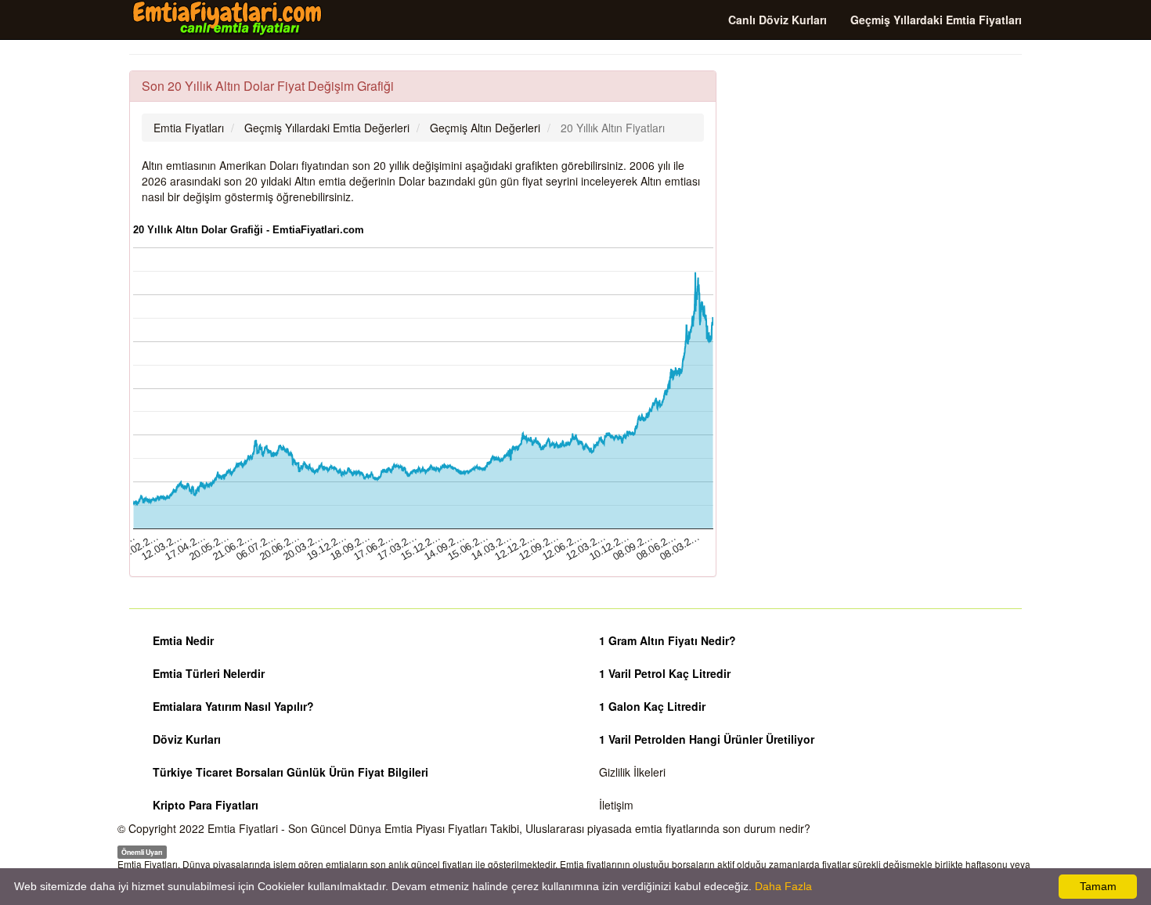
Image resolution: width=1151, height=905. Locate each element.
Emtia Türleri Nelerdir (209, 673)
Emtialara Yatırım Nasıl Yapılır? (233, 706)
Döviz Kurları (187, 739)
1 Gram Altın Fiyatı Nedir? (667, 640)
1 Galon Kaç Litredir (652, 706)
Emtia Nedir (183, 640)
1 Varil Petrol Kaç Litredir (665, 673)
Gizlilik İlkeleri (632, 772)
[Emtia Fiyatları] (227, 19)
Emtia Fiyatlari (242, 828)
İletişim (616, 805)
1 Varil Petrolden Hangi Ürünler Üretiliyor (706, 739)
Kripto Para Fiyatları (205, 805)
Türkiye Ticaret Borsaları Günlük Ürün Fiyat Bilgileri (290, 772)
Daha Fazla (783, 886)
